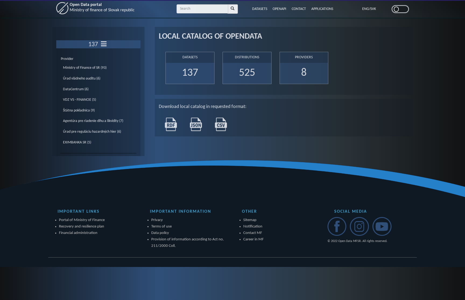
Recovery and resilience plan (81, 227)
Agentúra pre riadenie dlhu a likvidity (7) (93, 121)
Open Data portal (102, 7)
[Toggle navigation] (103, 44)
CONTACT (299, 9)
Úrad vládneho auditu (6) (81, 78)
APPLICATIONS (322, 9)
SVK (373, 9)
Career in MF (253, 239)
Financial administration (78, 233)
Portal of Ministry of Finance (82, 220)
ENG (365, 9)
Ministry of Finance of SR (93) (85, 68)
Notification (252, 227)
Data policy (160, 233)
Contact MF (252, 233)
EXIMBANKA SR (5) (77, 142)
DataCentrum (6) (76, 89)
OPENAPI (279, 9)
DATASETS (259, 9)
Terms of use (161, 227)
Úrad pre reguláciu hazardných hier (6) (92, 131)
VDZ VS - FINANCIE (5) (79, 100)
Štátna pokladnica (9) (79, 110)
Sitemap (249, 220)
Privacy (157, 220)
